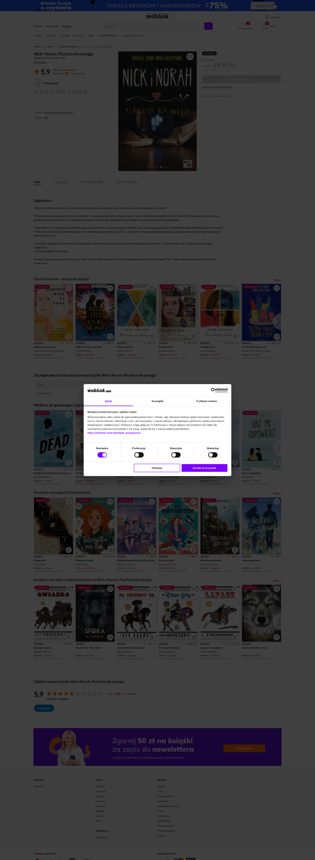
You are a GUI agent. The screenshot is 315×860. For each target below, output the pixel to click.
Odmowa (157, 468)
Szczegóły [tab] (158, 401)
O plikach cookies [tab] (206, 401)
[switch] (139, 455)
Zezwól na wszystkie (204, 468)
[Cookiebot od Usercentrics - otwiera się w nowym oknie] (213, 390)
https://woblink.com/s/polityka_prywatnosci (114, 432)
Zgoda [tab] (108, 401)
